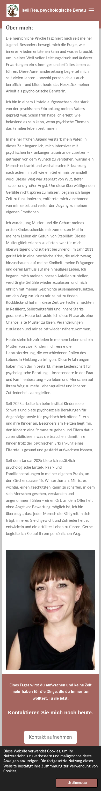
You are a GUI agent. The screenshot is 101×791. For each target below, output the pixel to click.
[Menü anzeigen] (91, 10)
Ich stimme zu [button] (77, 783)
